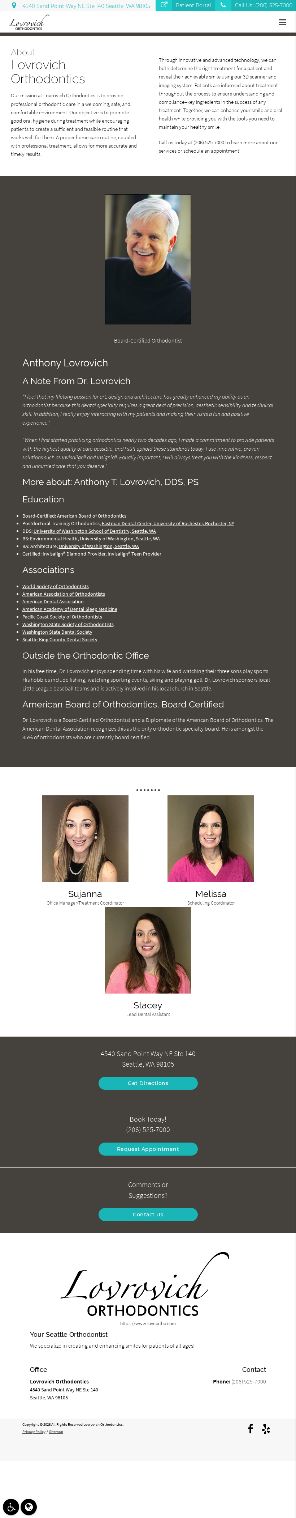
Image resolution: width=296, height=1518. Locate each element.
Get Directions (148, 1083)
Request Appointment (148, 1149)
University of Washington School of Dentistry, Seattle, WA (95, 531)
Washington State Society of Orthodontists (68, 624)
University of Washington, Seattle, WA (120, 538)
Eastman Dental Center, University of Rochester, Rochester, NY (168, 523)
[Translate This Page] (29, 1507)
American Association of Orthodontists (63, 594)
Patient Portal (193, 5)
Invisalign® (74, 457)
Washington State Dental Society (57, 632)
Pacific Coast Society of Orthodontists (62, 616)
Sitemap (56, 1431)
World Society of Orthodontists (55, 586)
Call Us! (263, 5)
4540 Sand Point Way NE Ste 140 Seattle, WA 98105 (84, 6)
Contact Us (148, 1214)
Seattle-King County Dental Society (59, 639)
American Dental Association (53, 601)
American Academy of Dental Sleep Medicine (69, 609)
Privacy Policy (33, 1431)
